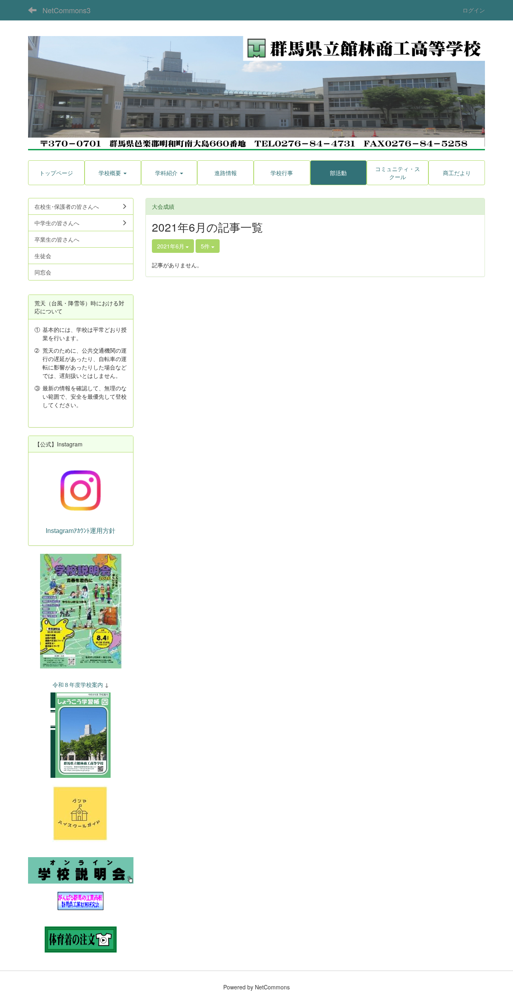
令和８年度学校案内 (78, 684)
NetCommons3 (66, 10)
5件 (206, 246)
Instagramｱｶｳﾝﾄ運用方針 (80, 530)
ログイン (474, 10)
